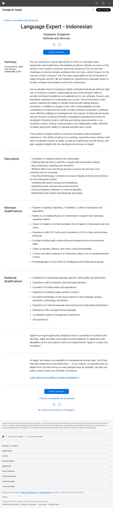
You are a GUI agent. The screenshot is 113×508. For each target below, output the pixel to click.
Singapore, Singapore (56, 34)
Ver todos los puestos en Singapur (56, 409)
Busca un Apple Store (29, 492)
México (5, 497)
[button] (96, 3)
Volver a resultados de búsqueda (21, 20)
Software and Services (56, 38)
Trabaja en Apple (12, 9)
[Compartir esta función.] (59, 44)
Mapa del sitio (54, 504)
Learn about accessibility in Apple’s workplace (54, 377)
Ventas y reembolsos (28, 504)
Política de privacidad (10, 504)
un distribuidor (44, 492)
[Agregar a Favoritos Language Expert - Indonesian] (54, 44)
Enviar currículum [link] (56, 52)
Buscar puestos (103, 10)
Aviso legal (42, 504)
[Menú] (109, 3)
